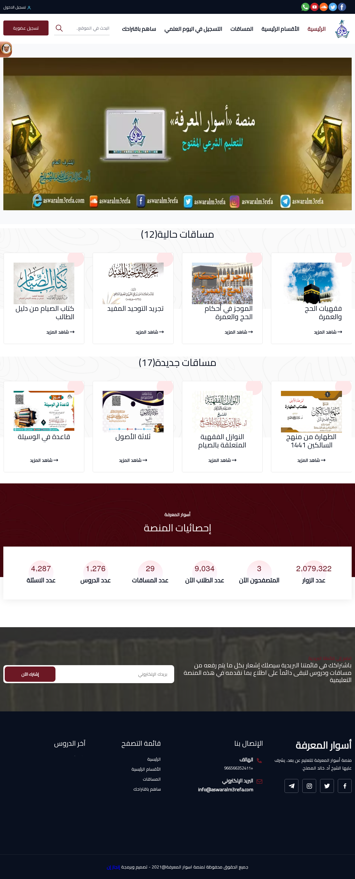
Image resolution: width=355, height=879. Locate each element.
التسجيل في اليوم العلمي (193, 29)
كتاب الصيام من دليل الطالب (45, 312)
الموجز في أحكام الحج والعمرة (229, 312)
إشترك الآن (30, 674)
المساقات (241, 29)
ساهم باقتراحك (139, 29)
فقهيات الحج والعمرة (323, 312)
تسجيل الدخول (14, 7)
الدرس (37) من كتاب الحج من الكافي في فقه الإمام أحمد (44, 817)
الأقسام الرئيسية (280, 29)
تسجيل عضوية (26, 28)
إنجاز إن (113, 867)
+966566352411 (238, 768)
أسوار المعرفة (324, 745)
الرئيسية (317, 29)
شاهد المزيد (326, 332)
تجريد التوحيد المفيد (135, 308)
